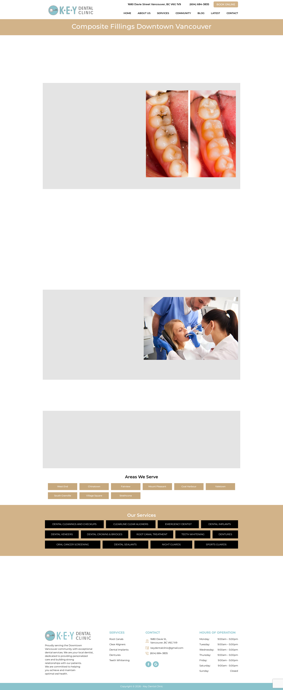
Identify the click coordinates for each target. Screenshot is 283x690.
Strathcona (126, 495)
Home (127, 13)
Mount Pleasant (157, 486)
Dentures (225, 534)
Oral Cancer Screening (72, 544)
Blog (201, 13)
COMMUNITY (183, 13)
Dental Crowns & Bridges (104, 534)
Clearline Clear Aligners (130, 524)
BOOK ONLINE (226, 4)
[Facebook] (149, 664)
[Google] (156, 664)
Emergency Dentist (178, 524)
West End (62, 486)
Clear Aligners (117, 644)
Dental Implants (219, 524)
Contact (232, 13)
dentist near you (125, 228)
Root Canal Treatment (151, 534)
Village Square (94, 495)
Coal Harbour (188, 486)
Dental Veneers (62, 534)
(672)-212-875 (217, 397)
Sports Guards (216, 544)
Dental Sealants (125, 544)
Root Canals (116, 639)
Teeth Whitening (192, 534)
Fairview (125, 486)
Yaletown (220, 486)
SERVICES (163, 13)
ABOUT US (144, 13)
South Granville (62, 495)
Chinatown (94, 486)
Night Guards (171, 544)
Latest (215, 13)
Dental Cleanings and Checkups (74, 524)
